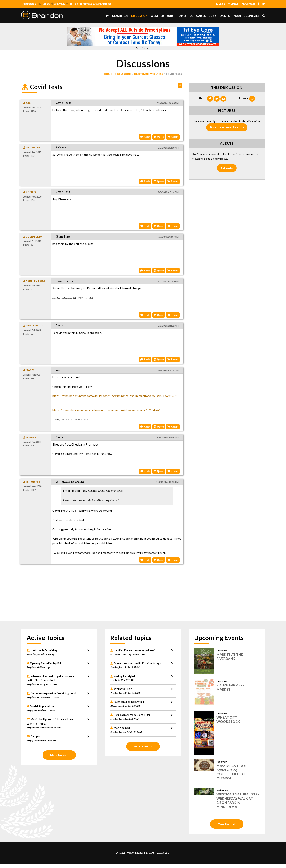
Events (224, 15)
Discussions (123, 74)
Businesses (251, 15)
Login (221, 3)
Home (108, 74)
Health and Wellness (148, 74)
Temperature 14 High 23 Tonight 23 (43, 3)
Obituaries (197, 15)
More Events (226, 824)
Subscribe (227, 167)
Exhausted (32, 481)
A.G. (28, 102)
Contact (250, 3)
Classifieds (120, 15)
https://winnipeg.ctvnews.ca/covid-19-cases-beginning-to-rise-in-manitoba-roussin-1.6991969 (114, 396)
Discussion (139, 15)
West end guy (34, 325)
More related (142, 746)
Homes (181, 15)
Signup (234, 3)
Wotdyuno (33, 147)
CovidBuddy (34, 236)
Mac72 (29, 370)
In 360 (237, 15)
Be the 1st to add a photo (228, 127)
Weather (157, 15)
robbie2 (30, 192)
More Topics (58, 754)
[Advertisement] (101, 593)
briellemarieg (35, 281)
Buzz (212, 15)
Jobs (170, 15)
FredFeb (30, 437)
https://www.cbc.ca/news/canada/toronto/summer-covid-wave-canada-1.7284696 (106, 410)
